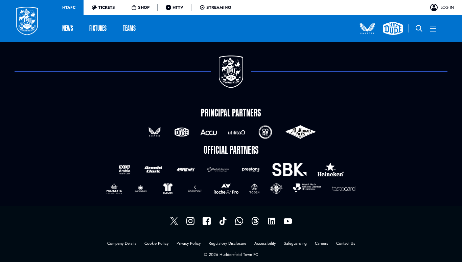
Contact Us (345, 243)
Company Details (121, 243)
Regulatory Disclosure (227, 243)
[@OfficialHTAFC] (288, 221)
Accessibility (265, 243)
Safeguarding (295, 243)
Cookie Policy (156, 243)
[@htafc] (174, 221)
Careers (321, 243)
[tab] (69, 7)
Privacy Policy (189, 243)
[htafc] (207, 221)
